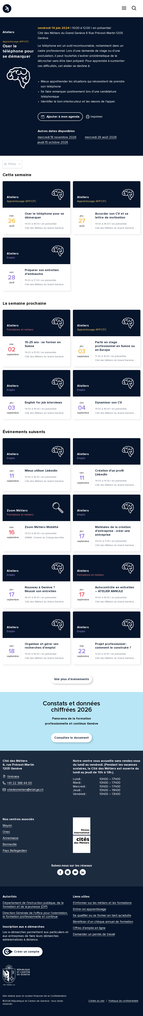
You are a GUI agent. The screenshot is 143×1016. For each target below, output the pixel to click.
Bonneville (10, 844)
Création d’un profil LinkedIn (109, 472)
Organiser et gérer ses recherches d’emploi (41, 646)
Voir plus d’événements (71, 679)
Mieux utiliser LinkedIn (41, 470)
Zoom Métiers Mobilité (41, 527)
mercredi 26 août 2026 (101, 137)
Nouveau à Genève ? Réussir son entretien (40, 589)
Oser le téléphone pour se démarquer (44, 215)
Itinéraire (13, 776)
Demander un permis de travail (94, 934)
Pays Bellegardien (15, 850)
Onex (6, 832)
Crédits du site (96, 1000)
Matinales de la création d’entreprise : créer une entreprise (113, 531)
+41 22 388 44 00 (19, 783)
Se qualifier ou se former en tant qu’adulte (102, 915)
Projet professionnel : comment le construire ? (113, 646)
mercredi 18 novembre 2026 (57, 137)
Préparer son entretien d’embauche (42, 272)
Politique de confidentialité (123, 1000)
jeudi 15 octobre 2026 (53, 142)
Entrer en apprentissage (89, 909)
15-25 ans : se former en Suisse (43, 344)
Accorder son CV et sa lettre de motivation (111, 215)
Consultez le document (71, 738)
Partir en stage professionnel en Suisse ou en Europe (115, 346)
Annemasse (10, 838)
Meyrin (7, 825)
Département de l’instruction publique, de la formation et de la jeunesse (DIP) (33, 905)
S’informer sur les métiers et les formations (102, 903)
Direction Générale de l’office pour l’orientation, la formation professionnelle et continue (35, 915)
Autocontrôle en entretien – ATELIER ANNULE (114, 589)
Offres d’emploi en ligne (89, 928)
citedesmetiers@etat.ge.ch (25, 789)
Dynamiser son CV (108, 402)
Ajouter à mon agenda (62, 116)
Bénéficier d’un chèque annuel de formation (103, 921)
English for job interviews (43, 402)
